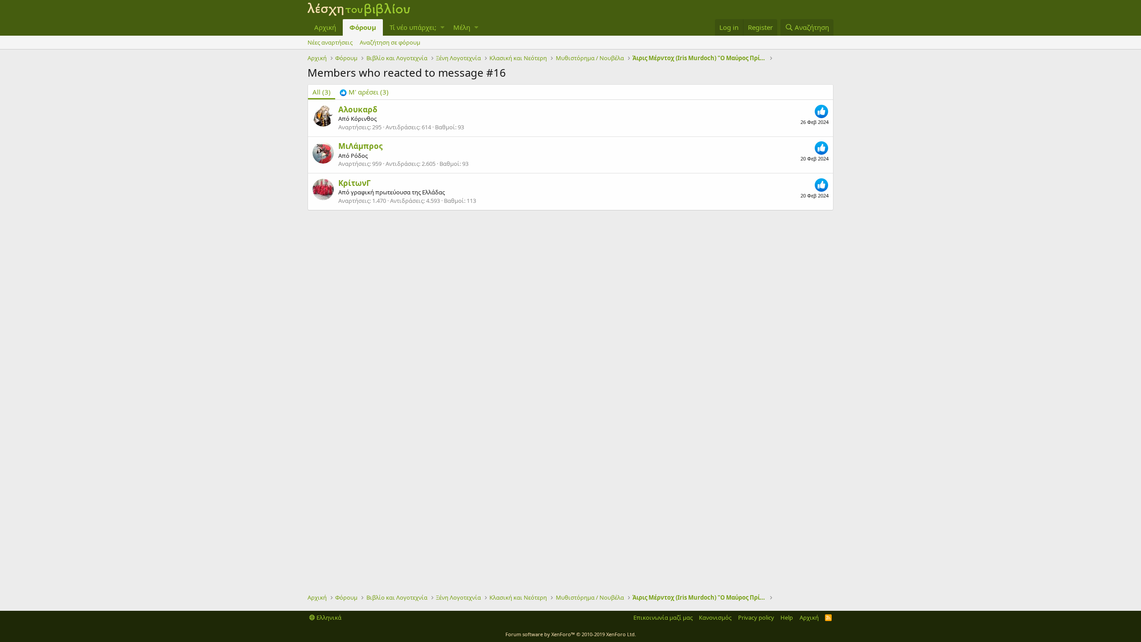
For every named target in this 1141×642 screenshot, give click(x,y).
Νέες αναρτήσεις (330, 42)
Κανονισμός (715, 617)
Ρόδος (359, 156)
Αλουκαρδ (358, 109)
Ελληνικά (328, 617)
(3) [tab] (321, 91)
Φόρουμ (362, 27)
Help (786, 617)
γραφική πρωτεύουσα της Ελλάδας (398, 192)
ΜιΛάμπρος (360, 146)
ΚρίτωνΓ (354, 183)
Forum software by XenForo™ (570, 634)
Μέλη (461, 27)
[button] (442, 27)
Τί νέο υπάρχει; (413, 27)
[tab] (364, 92)
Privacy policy (756, 617)
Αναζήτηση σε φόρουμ (390, 42)
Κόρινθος (364, 119)
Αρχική (325, 27)
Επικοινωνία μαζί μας (663, 617)
